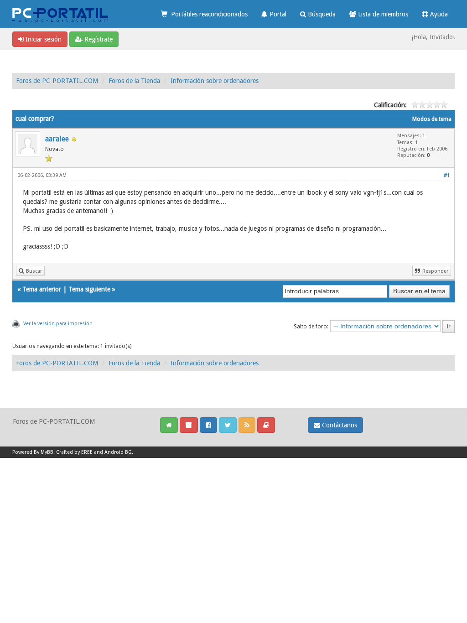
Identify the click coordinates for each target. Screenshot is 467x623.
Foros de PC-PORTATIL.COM (57, 80)
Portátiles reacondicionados (207, 14)
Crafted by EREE (74, 452)
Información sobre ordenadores (215, 80)
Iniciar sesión (43, 39)
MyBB (47, 452)
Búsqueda (321, 14)
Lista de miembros (382, 14)
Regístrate (98, 39)
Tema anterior (41, 289)
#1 (447, 175)
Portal (277, 14)
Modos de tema (431, 119)
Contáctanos (338, 425)
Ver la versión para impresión (58, 324)
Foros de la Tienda (134, 80)
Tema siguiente (89, 289)
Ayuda (438, 14)
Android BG (118, 452)
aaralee (57, 139)
